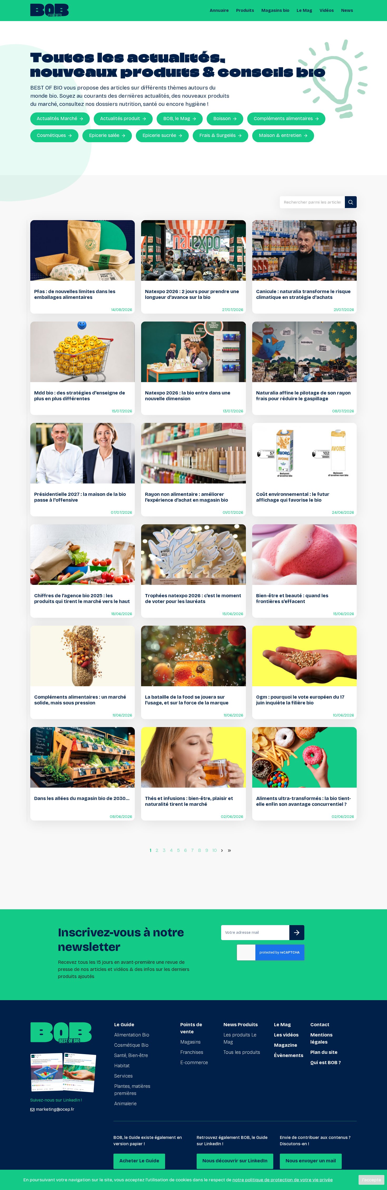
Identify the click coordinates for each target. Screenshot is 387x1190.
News (347, 10)
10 (214, 850)
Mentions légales (321, 1038)
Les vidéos (286, 1035)
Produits (245, 10)
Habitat (122, 1066)
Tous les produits (242, 1052)
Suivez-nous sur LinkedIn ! (56, 1100)
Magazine (285, 1045)
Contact (319, 1025)
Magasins (190, 1042)
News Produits (241, 1025)
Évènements (288, 1055)
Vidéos (327, 10)
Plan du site (324, 1052)
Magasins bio (275, 10)
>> (230, 850)
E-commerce (194, 1062)
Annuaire (219, 10)
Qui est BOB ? (325, 1062)
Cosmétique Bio (131, 1045)
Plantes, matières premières (132, 1089)
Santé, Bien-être (131, 1055)
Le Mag (304, 10)
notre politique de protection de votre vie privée (282, 1180)
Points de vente (191, 1028)
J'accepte (371, 1180)
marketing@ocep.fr (55, 1109)
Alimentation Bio (131, 1035)
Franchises (191, 1052)
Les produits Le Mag (240, 1038)
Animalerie (125, 1104)
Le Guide (124, 1025)
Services (123, 1076)
